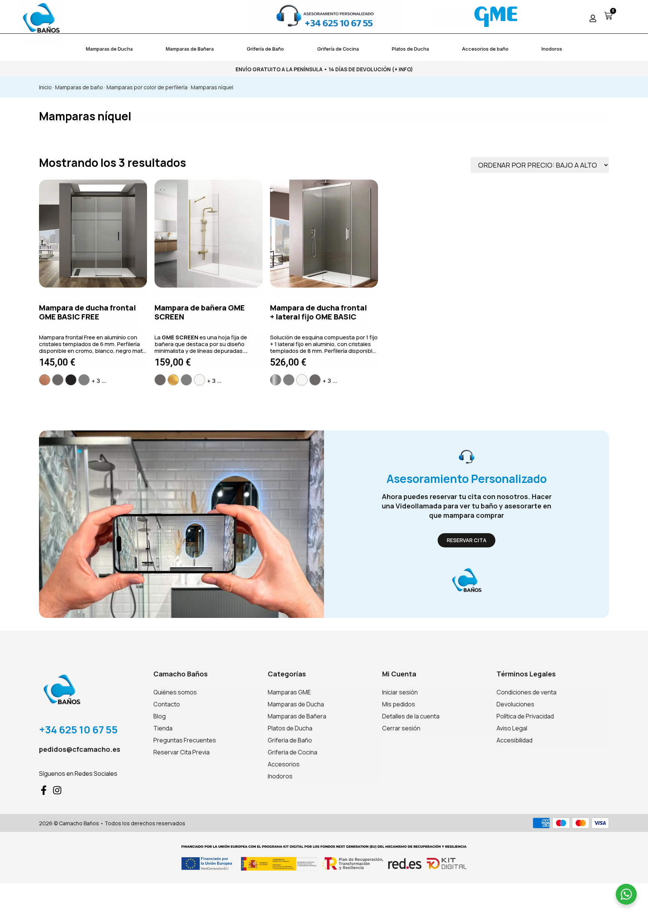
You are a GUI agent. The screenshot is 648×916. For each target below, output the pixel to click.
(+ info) (402, 69)
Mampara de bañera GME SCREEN (199, 312)
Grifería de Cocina (338, 49)
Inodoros (552, 49)
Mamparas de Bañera (190, 49)
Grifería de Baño (265, 49)
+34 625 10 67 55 (78, 729)
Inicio (45, 87)
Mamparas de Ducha (109, 49)
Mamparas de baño (79, 87)
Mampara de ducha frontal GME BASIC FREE (87, 312)
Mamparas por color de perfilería (147, 87)
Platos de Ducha (410, 49)
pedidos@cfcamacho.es (79, 749)
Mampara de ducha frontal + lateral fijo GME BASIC (318, 312)
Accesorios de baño (485, 49)
